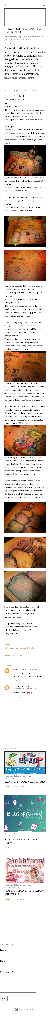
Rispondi (17, 681)
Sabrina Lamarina (21, 686)
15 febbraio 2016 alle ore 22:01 (25, 689)
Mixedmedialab (10, 652)
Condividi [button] (8, 644)
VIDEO (22, 78)
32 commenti (19, 786)
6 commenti (19, 848)
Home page (10, 78)
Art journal (16, 648)
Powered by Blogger (27, 1009)
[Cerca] (44, 4)
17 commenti (19, 899)
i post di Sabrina (28, 648)
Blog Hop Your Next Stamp (24, 781)
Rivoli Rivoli (18, 656)
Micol (15, 669)
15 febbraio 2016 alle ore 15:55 (30, 670)
